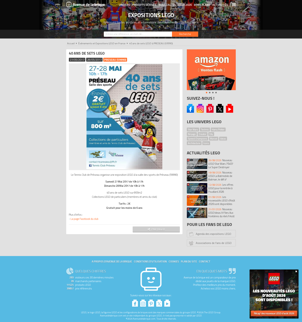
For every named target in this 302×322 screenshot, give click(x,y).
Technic (205, 129)
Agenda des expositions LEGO (213, 234)
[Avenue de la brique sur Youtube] (229, 112)
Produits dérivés (144, 5)
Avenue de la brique (85, 4)
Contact (204, 262)
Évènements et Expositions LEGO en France (101, 43)
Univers (124, 5)
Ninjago (192, 134)
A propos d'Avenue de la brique (112, 262)
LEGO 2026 (185, 5)
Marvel (213, 138)
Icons (206, 143)
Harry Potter (218, 129)
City (211, 134)
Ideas (223, 138)
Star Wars (193, 129)
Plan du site (189, 262)
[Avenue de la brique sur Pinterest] (210, 112)
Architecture (194, 143)
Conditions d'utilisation (150, 262)
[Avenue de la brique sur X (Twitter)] (219, 112)
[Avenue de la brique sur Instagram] (200, 112)
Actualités (220, 5)
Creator (202, 134)
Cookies (174, 262)
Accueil (71, 43)
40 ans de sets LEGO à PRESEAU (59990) (151, 43)
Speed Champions (197, 138)
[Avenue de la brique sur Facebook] (190, 112)
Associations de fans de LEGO (214, 243)
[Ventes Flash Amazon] (211, 69)
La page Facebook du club (84, 219)
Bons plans (202, 5)
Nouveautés (167, 5)
